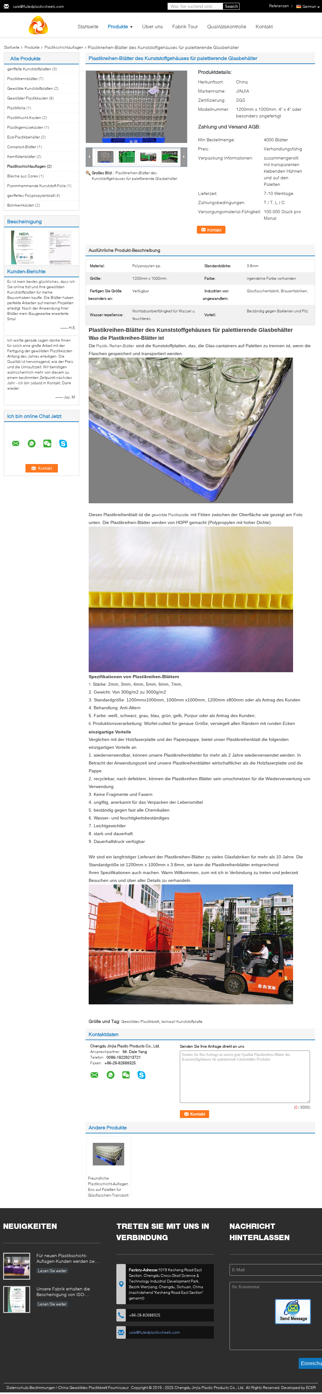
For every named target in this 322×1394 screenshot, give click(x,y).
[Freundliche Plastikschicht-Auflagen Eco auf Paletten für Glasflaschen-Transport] (108, 1154)
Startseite (88, 26)
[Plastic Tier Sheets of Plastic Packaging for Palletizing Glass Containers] (136, 106)
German (309, 6)
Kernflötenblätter (21, 156)
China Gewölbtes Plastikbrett (82, 1387)
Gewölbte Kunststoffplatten (30, 88)
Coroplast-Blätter (21, 146)
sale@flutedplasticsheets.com (38, 6)
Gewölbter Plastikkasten (27, 98)
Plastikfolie (16, 107)
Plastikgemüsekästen (25, 127)
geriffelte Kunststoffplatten (29, 69)
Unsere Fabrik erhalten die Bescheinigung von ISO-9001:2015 (63, 1292)
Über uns (152, 26)
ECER (311, 1387)
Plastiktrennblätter (22, 78)
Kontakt (264, 26)
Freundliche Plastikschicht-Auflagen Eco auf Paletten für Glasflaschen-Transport (108, 1186)
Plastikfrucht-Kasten (24, 117)
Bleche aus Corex (22, 176)
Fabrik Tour (185, 26)
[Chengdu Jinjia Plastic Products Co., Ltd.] (38, 24)
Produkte (118, 26)
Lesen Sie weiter (52, 1270)
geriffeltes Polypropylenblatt (30, 195)
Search (231, 6)
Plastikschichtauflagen (64, 47)
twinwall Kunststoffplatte (182, 1021)
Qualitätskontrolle (226, 26)
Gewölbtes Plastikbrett (140, 1021)
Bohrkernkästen (20, 205)
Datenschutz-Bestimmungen (31, 1387)
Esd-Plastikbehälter (23, 137)
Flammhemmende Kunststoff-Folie (36, 185)
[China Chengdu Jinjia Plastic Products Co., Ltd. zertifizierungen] (23, 247)
